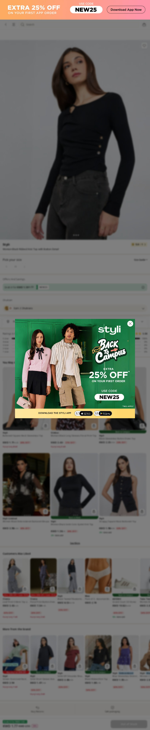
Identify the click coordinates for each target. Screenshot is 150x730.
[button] (130, 324)
